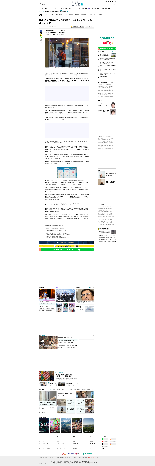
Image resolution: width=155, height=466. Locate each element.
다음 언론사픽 (114, 439)
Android (91, 446)
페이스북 (113, 441)
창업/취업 (77, 14)
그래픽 (74, 441)
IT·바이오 (65, 8)
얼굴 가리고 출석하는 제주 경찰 (44, 306)
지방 (76, 8)
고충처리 (66, 457)
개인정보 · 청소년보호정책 (82, 457)
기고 (62, 441)
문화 (79, 8)
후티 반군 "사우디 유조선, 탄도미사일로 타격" (70, 385)
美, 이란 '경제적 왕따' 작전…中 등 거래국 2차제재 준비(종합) (47, 411)
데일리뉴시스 (64, 446)
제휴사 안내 (51, 457)
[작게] (91, 27)
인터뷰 (58, 443)
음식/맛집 (71, 14)
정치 (49, 8)
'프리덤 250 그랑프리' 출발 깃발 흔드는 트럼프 (47, 310)
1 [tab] (89, 287)
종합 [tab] (115, 51)
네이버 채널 (105, 439)
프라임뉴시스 (109, 4)
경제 (55, 8)
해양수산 (101, 14)
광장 (92, 8)
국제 (52, 8)
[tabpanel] (85, 296)
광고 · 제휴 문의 (45, 457)
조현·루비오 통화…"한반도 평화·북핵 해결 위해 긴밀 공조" (52, 11)
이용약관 (75, 457)
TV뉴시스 (99, 8)
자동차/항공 (83, 14)
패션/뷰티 (66, 14)
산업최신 (46, 14)
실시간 (46, 8)
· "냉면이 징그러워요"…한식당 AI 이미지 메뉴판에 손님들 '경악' (107, 241)
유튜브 (106, 441)
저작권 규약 (62, 457)
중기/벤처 (95, 14)
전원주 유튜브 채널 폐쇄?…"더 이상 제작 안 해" (66, 394)
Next (77, 383)
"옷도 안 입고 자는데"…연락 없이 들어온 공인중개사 (67, 342)
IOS (90, 448)
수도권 (73, 8)
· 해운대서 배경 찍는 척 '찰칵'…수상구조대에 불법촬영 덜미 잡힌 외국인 (107, 237)
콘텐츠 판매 (57, 457)
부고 (61, 448)
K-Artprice (104, 4)
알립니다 (96, 457)
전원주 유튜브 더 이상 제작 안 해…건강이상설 (66, 347)
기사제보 (70, 457)
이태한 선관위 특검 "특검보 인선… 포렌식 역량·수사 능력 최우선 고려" (85, 302)
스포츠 (82, 8)
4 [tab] (93, 287)
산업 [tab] (112, 51)
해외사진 (80, 438)
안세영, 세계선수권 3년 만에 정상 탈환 (46, 303)
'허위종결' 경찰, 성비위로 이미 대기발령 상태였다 (67, 345)
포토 (95, 8)
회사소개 (40, 457)
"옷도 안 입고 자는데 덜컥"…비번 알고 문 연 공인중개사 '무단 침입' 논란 (47, 403)
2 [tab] (90, 287)
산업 (61, 8)
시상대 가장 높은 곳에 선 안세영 (44, 301)
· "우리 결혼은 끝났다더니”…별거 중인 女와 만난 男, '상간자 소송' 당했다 (107, 239)
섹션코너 (58, 446)
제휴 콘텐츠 (104, 8)
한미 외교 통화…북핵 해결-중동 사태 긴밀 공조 (52, 385)
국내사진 (74, 438)
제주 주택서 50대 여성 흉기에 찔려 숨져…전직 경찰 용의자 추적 (47, 407)
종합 (50, 389)
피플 (99, 170)
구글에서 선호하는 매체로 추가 (78, 26)
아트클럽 (58, 441)
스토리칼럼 (63, 438)
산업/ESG (52, 14)
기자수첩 (100, 100)
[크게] (93, 27)
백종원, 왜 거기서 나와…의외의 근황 (65, 337)
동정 (64, 448)
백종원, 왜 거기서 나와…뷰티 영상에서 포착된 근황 (70, 402)
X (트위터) (105, 443)
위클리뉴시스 (114, 4)
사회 (70, 8)
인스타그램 (113, 443)
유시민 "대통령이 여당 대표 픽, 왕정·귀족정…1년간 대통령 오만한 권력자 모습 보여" (80, 410)
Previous (39, 383)
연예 (86, 8)
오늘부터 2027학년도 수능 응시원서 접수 (46, 308)
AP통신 (91, 438)
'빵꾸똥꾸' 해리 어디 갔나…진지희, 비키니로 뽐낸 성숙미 (70, 410)
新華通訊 (91, 441)
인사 (57, 448)
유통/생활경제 (59, 14)
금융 (58, 8)
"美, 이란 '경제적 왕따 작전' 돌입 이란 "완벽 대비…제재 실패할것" (63, 375)
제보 (109, 8)
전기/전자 (90, 14)
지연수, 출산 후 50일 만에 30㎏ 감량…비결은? (80, 402)
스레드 (106, 446)
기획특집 (63, 443)
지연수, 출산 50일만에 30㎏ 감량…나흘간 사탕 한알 (67, 340)
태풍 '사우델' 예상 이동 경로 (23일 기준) (80, 308)
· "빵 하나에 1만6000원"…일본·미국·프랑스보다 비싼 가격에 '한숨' (107, 235)
